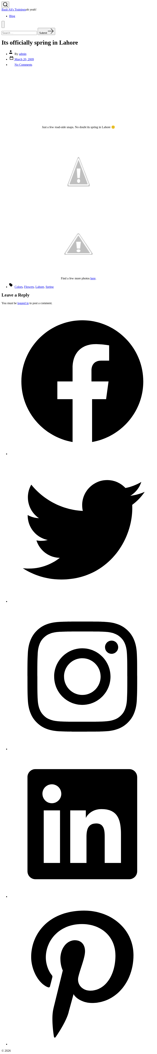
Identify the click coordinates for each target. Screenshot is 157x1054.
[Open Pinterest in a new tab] (82, 1044)
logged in (23, 303)
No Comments (23, 64)
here (93, 278)
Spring (50, 286)
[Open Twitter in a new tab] (82, 601)
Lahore (39, 286)
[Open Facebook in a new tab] (82, 453)
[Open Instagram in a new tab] (82, 749)
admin (22, 54)
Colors (19, 286)
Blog (12, 16)
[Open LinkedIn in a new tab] (82, 896)
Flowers (29, 286)
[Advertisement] (78, 96)
